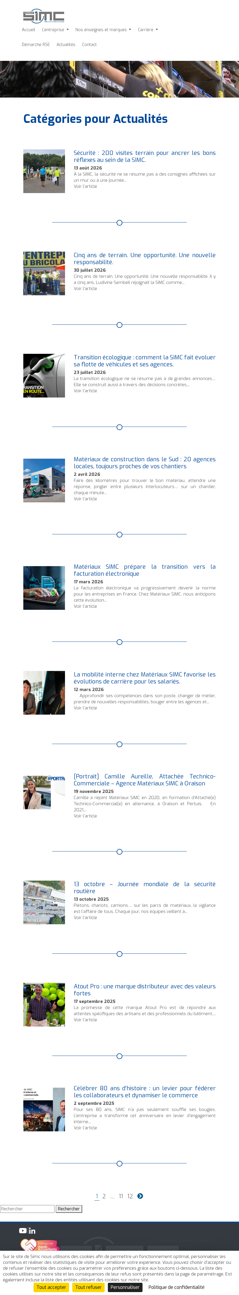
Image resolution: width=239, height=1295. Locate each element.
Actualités (66, 44)
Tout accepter (51, 1287)
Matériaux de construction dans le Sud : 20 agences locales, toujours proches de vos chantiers (145, 462)
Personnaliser (125, 1287)
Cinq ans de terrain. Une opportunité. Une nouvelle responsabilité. (145, 258)
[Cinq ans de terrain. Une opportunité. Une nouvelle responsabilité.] (44, 292)
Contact (89, 44)
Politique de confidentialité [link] (177, 1287)
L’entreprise (53, 30)
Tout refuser (88, 1287)
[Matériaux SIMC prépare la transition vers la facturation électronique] (44, 606)
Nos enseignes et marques (101, 30)
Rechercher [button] (69, 1209)
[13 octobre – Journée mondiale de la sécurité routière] (44, 921)
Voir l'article (85, 186)
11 (121, 1196)
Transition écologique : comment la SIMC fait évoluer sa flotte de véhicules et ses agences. (145, 361)
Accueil (28, 30)
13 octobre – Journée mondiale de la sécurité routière (145, 887)
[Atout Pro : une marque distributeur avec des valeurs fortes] (44, 1023)
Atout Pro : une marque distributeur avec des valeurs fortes (145, 990)
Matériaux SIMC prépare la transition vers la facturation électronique (145, 570)
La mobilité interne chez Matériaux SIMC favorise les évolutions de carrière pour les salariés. (145, 678)
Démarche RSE (36, 44)
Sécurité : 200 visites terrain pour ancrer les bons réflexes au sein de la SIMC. (145, 156)
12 (130, 1196)
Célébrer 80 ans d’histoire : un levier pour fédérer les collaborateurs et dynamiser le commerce (145, 1091)
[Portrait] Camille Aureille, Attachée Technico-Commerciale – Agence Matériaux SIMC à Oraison (145, 780)
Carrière (146, 30)
